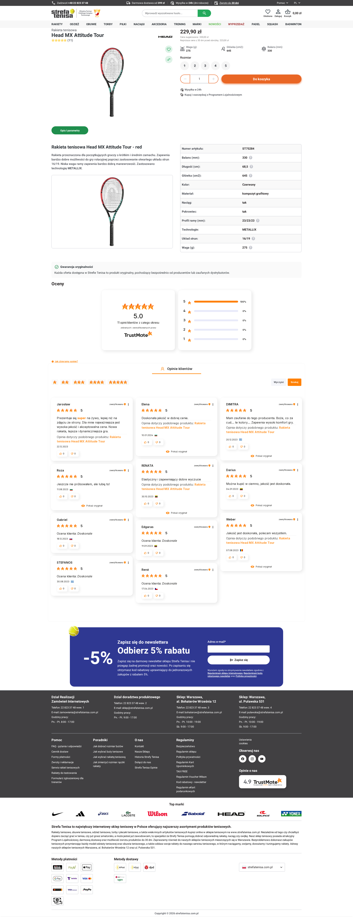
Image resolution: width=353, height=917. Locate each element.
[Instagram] (252, 759)
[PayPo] (87, 889)
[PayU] (72, 867)
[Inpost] (120, 867)
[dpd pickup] (120, 878)
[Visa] (87, 878)
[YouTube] (261, 759)
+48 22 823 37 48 (78, 2)
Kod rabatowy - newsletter (191, 782)
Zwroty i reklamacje (62, 762)
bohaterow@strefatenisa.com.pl (203, 712)
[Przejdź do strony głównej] (63, 13)
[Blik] (57, 867)
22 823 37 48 (68, 707)
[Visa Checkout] (72, 889)
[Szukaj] (204, 13)
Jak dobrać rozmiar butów (108, 746)
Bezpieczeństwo (185, 746)
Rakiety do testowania (64, 772)
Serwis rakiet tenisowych (65, 767)
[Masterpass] (57, 889)
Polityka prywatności (188, 756)
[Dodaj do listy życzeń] (168, 49)
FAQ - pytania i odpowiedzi (66, 746)
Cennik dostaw (59, 751)
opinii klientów (138, 322)
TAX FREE (182, 771)
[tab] (69, 130)
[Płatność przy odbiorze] (57, 900)
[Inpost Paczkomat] (135, 867)
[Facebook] (242, 759)
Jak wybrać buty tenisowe (108, 751)
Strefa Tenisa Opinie (146, 767)
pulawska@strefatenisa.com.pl (265, 712)
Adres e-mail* (217, 641)
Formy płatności (60, 756)
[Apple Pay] (87, 867)
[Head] (165, 36)
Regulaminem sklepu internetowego (225, 673)
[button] (52, 361)
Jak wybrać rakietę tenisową (109, 756)
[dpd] (149, 867)
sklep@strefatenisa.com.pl (137, 707)
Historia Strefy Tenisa (147, 756)
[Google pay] (57, 878)
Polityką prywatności (246, 676)
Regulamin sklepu (186, 751)
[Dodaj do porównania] (168, 59)
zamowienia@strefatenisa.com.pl (79, 712)
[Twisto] (72, 878)
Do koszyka (261, 79)
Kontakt (139, 746)
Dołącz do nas (143, 762)
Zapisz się (241, 660)
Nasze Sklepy (142, 751)
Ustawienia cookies (242, 741)
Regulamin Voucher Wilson (191, 776)
